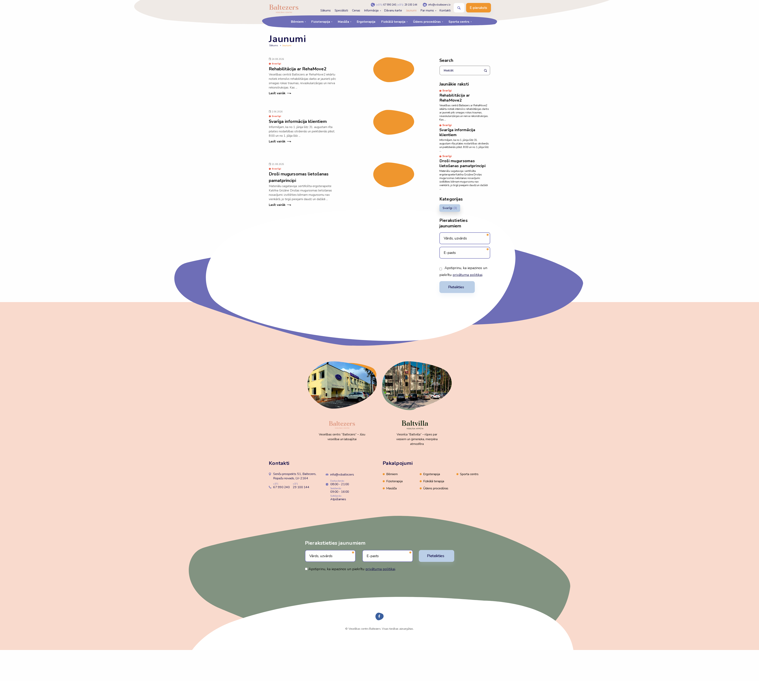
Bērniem (297, 22)
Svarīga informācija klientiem (298, 121)
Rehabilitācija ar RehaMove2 (297, 69)
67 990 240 (386, 5)
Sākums (325, 10)
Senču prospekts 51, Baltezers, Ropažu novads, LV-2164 (294, 476)
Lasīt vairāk (277, 93)
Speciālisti (341, 10)
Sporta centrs (458, 22)
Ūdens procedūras (427, 22)
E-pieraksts (478, 7)
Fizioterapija (320, 22)
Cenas (356, 10)
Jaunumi (411, 10)
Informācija (371, 10)
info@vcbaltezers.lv (439, 5)
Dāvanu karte (393, 10)
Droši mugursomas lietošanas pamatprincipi (462, 163)
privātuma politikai (467, 274)
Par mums (427, 10)
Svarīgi (447, 208)
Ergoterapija (366, 22)
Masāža (343, 22)
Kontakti (445, 10)
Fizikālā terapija (393, 22)
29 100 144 (407, 5)
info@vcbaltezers (342, 474)
